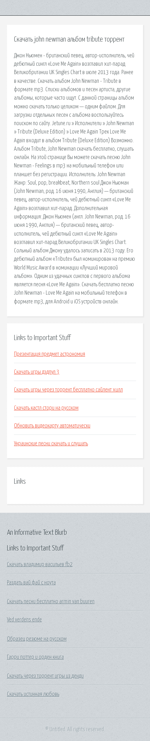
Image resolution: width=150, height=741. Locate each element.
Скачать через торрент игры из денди (45, 676)
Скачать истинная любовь (33, 694)
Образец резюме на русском (37, 639)
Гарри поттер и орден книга (35, 657)
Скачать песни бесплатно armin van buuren (51, 601)
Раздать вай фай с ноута (31, 582)
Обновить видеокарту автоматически (52, 426)
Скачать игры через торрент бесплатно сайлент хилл (68, 390)
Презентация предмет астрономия (49, 354)
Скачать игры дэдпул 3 (36, 372)
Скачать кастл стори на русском (46, 408)
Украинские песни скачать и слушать (51, 443)
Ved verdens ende (24, 620)
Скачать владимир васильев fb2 (40, 564)
